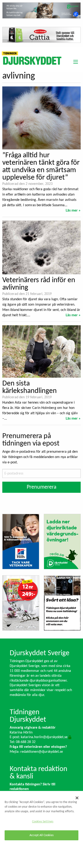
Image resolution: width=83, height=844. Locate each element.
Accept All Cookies (41, 835)
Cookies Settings (42, 821)
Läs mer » (73, 210)
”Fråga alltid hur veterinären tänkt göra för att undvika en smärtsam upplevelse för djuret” (41, 166)
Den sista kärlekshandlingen (29, 387)
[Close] (77, 798)
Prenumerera (41, 487)
